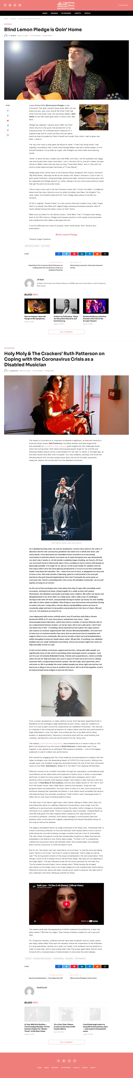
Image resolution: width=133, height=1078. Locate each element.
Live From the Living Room (51, 743)
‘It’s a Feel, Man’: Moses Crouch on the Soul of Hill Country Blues (64, 1026)
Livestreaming (58, 958)
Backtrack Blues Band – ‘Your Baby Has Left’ (46, 978)
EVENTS (78, 13)
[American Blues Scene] (66, 5)
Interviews (9, 348)
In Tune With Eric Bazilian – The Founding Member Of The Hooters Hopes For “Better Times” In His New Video (37, 1027)
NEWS (45, 13)
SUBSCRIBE (123, 5)
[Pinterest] (8, 130)
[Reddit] (8, 120)
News (46, 1067)
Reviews (8, 24)
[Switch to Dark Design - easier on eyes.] (125, 13)
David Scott (14, 371)
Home (39, 1067)
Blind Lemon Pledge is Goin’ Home (83, 978)
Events (76, 1067)
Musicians (69, 958)
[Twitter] (8, 116)
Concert (28, 958)
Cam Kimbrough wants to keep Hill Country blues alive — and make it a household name (95, 1027)
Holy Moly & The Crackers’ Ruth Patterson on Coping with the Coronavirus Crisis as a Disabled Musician (45, 267)
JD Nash (13, 35)
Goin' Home (46, 246)
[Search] (129, 13)
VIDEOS (87, 13)
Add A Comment (66, 332)
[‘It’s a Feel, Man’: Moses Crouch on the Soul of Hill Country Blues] (66, 1014)
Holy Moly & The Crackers (55, 446)
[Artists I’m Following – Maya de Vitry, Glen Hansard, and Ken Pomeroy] (66, 306)
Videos (85, 1067)
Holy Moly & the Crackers (42, 958)
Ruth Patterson (80, 958)
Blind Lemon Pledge (66, 234)
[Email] (8, 135)
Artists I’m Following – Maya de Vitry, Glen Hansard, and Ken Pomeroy (66, 318)
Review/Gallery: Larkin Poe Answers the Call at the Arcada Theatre (94, 318)
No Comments (36, 35)
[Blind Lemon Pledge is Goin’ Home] (66, 70)
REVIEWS (54, 13)
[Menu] (4, 13)
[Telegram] (8, 125)
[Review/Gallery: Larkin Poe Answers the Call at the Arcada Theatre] (96, 306)
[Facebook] (8, 111)
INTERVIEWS (66, 13)
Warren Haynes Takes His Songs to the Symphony (35, 317)
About (93, 1067)
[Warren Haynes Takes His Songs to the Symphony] (37, 306)
